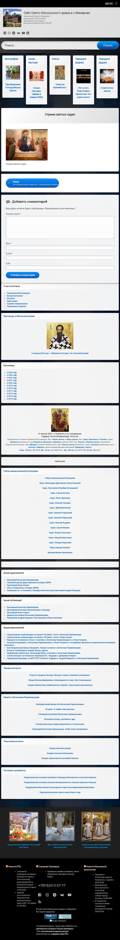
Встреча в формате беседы (60, 675)
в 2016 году (12, 394)
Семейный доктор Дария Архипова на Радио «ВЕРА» (29, 583)
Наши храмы (12, 301)
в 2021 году (12, 380)
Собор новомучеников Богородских (21, 471)
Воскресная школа (15, 296)
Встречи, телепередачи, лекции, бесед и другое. (27, 650)
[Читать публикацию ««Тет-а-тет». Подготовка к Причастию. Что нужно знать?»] (83, 76)
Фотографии (11, 58)
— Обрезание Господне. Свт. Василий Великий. (60, 353)
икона (61, 439)
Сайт (8, 263)
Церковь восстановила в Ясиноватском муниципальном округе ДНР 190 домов (26, 898)
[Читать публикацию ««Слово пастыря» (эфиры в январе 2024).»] (36, 76)
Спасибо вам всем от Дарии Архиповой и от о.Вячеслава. (60, 724)
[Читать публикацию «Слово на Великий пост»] (60, 72)
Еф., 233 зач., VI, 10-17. (73, 450)
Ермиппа (57, 442)
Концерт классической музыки (60, 753)
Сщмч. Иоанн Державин (60, 498)
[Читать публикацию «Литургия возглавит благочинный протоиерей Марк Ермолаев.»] (96, 826)
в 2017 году (12, 391)
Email (9, 253)
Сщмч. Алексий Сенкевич (60, 503)
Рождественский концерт (60, 748)
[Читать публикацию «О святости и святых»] (107, 76)
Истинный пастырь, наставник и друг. (60, 719)
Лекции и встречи (12, 668)
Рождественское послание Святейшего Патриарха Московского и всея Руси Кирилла (60, 777)
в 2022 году (12, 378)
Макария (33, 445)
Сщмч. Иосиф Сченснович (60, 533)
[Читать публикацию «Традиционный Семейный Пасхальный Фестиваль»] (24, 826)
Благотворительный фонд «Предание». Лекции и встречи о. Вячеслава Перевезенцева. (44, 648)
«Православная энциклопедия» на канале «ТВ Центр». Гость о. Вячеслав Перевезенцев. (44, 635)
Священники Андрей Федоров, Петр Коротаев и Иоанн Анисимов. (34, 618)
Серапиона (93, 439)
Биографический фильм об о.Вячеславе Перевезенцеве (60, 704)
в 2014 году (12, 399)
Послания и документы (15, 770)
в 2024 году (12, 372)
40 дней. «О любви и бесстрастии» (60, 709)
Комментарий (13, 214)
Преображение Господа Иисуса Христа (12, 87)
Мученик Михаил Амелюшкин (60, 553)
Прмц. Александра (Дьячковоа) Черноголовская (60, 483)
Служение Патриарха (49, 866)
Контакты (11, 298)
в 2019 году (12, 386)
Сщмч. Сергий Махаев (60, 528)
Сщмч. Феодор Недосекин (60, 543)
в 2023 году (12, 375)
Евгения (31, 447)
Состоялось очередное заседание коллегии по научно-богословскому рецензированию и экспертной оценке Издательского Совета (26, 879)
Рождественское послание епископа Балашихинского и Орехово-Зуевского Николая (60, 782)
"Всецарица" (80, 447)
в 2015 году (12, 396)
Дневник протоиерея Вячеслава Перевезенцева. (28, 615)
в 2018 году (12, 388)
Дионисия (47, 442)
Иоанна (81, 442)
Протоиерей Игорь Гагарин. (18, 613)
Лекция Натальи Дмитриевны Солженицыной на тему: (60, 680)
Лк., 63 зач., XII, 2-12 (91, 450)
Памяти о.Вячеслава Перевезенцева (21, 697)
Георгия (89, 442)
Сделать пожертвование (17, 304)
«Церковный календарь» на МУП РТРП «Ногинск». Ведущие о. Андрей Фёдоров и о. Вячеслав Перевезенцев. (53, 658)
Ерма (85, 439)
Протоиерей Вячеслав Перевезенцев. (23, 580)
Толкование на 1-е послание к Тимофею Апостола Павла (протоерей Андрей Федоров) (43, 590)
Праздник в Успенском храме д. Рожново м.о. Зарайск (104, 877)
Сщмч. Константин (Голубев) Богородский (60, 488)
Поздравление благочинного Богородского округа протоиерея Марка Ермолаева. (60, 787)
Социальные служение (16, 306)
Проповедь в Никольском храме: (19, 316)
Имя (8, 243)
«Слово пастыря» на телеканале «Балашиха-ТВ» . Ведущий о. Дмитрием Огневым (41, 656)
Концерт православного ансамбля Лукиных (60, 758)
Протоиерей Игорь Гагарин (18, 585)
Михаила (40, 447)
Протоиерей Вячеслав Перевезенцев (22, 607)
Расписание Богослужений (18, 293)
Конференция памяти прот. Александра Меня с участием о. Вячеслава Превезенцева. (43, 653)
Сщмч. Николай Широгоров (60, 538)
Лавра (68, 439)
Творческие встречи (13, 741)
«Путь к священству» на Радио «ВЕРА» (23, 588)
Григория (95, 445)
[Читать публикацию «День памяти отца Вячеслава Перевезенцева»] (60, 826)
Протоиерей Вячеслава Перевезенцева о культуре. (28, 610)
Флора (55, 439)
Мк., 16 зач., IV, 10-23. (50, 450)
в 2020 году (12, 383)
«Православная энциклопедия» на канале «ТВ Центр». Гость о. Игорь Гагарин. (39, 637)
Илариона (38, 442)
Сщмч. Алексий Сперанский (60, 513)
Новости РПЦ (14, 866)
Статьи (55, 58)
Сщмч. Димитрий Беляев (60, 508)
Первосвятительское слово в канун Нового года (60, 792)
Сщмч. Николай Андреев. (60, 523)
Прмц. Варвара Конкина (60, 548)
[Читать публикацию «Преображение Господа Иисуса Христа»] (13, 72)
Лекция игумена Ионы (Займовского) (60, 685)
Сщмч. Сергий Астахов (60, 493)
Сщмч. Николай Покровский (60, 518)
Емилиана (14, 442)
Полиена (103, 439)
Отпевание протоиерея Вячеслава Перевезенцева (60, 714)
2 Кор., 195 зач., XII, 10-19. (30, 450)
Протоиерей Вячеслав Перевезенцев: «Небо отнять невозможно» (60, 729)
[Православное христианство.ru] (65, 918)
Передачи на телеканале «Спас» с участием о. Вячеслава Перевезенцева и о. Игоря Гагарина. (47, 640)
